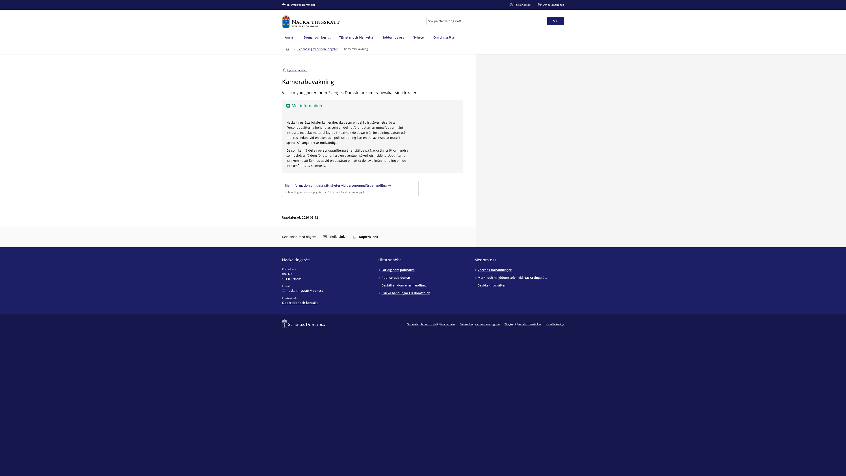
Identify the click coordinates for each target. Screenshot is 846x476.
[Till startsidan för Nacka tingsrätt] (311, 21)
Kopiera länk (368, 237)
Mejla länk (337, 236)
